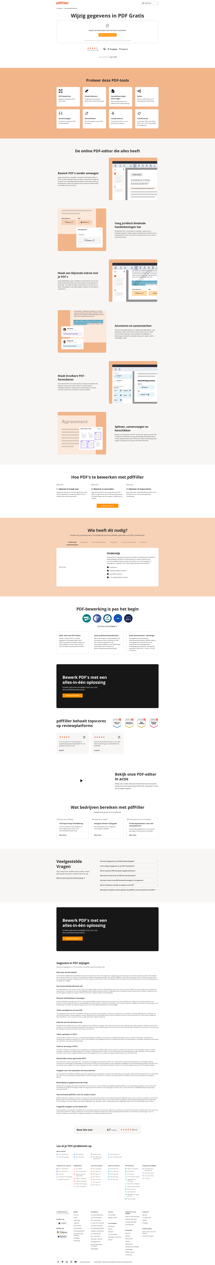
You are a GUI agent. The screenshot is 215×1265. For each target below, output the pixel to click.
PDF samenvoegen (63, 1157)
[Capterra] (123, 49)
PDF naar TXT (96, 1185)
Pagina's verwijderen (81, 1181)
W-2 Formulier (95, 1233)
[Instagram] (71, 1262)
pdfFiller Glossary (130, 1252)
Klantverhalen (129, 1244)
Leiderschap (77, 1220)
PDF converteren (63, 1171)
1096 (98, 1236)
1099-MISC (94, 1239)
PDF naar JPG (96, 1177)
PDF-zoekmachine (96, 1220)
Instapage (145, 1223)
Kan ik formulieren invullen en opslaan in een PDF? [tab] (117, 885)
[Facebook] (58, 1262)
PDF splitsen (79, 1169)
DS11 (92, 1236)
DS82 (95, 1236)
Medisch (110, 1229)
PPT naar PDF (114, 1171)
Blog (126, 1233)
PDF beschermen (114, 1154)
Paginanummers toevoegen (131, 1180)
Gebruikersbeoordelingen (132, 1247)
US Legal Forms (146, 1217)
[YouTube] (75, 1262)
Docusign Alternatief (130, 1222)
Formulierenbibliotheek (97, 1215)
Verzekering (111, 1226)
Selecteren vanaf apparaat (107, 35)
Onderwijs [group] (72, 542)
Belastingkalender (95, 1241)
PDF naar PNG (97, 1179)
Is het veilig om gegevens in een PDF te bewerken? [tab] (117, 866)
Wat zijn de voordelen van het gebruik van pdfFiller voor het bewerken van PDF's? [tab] (127, 890)
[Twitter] (62, 1262)
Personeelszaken (112, 1234)
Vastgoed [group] (84, 542)
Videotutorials (129, 1238)
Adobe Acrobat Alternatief (132, 1216)
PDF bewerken (80, 1154)
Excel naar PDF (114, 1174)
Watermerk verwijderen (133, 1184)
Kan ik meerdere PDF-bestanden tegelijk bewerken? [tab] (117, 871)
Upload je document (107, 506)
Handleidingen (129, 1249)
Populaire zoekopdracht (97, 1231)
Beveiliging (76, 1238)
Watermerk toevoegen (133, 1186)
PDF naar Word (80, 1157)
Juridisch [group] (143, 542)
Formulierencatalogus (97, 1225)
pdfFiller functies (112, 1217)
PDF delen (147, 1178)
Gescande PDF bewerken (65, 1177)
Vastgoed (110, 1231)
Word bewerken (131, 1192)
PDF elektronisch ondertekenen (97, 1157)
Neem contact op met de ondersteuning (69, 878)
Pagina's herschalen (63, 1179)
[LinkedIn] (67, 1262)
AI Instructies (128, 1255)
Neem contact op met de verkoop (149, 1232)
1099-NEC (100, 1239)
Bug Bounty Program (127, 1262)
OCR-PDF (61, 1174)
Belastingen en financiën (114, 1237)
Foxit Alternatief (129, 1224)
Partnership (77, 1240)
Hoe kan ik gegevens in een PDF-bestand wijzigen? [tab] (117, 861)
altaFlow (144, 1220)
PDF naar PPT (97, 1174)
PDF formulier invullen (116, 1157)
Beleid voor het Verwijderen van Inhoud (112, 1262)
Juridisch (110, 1239)
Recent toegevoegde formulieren (96, 1245)
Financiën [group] (113, 542)
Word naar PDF (97, 1154)
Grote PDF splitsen (81, 1186)
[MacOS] (62, 1223)
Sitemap (127, 1241)
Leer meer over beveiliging (106, 626)
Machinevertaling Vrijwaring (78, 1234)
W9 (100, 1233)
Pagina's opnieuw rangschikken (80, 1175)
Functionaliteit (112, 1215)
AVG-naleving (77, 1225)
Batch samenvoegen (81, 1184)
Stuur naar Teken (149, 1176)
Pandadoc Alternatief (131, 1219)
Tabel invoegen (131, 1199)
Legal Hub (76, 1223)
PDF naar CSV (96, 1171)
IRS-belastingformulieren (97, 1228)
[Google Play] (62, 1232)
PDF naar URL (97, 1182)
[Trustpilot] (112, 49)
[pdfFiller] (62, 3)
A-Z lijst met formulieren (97, 1223)
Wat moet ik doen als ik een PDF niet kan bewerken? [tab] (117, 875)
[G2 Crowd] (104, 49)
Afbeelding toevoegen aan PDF (133, 1195)
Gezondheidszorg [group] (99, 542)
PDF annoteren (131, 1189)
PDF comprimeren (63, 1154)
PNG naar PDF (114, 1179)
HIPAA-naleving (78, 1228)
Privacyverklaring (98, 1262)
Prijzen (75, 1217)
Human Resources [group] (128, 542)
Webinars (127, 1236)
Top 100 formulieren (96, 1217)
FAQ (129, 1233)
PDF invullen (130, 1171)
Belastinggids (94, 1249)
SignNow (144, 1215)
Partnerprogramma (79, 1231)
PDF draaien (130, 1174)
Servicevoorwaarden (85, 1262)
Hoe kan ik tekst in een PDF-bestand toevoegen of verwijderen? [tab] (121, 880)
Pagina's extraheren (81, 1178)
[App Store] (62, 1236)
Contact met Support (148, 1236)
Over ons (76, 1215)
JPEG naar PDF (114, 1177)
